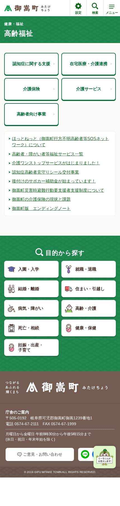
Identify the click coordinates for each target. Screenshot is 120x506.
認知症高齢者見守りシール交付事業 (45, 172)
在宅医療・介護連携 (88, 63)
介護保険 (31, 88)
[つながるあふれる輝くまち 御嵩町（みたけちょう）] (27, 8)
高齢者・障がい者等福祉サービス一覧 (47, 154)
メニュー (112, 12)
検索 (95, 12)
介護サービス (88, 88)
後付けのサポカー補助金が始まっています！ (54, 181)
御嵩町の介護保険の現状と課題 (41, 199)
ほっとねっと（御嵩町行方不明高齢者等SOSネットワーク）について (60, 141)
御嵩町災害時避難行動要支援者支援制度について (58, 190)
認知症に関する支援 (31, 63)
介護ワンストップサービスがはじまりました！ (56, 162)
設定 (78, 12)
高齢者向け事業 (31, 114)
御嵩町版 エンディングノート (41, 208)
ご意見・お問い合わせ (42, 454)
